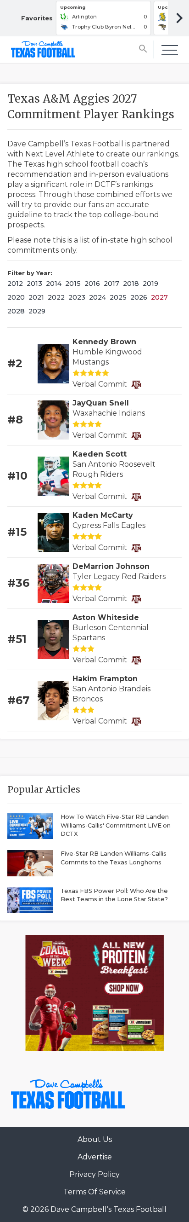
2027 (159, 297)
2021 (36, 297)
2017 (111, 283)
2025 (118, 297)
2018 (131, 283)
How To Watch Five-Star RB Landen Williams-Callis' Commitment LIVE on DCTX (116, 825)
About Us (95, 1139)
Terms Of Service (94, 1191)
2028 (16, 311)
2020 (16, 297)
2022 (56, 297)
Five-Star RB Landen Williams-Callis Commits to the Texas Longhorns (114, 858)
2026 (138, 297)
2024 (97, 297)
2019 (150, 283)
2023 (76, 297)
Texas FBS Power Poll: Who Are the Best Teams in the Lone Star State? (114, 895)
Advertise (95, 1157)
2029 (36, 311)
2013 (34, 283)
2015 (73, 283)
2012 (15, 283)
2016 (92, 283)
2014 (53, 283)
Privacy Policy (94, 1174)
